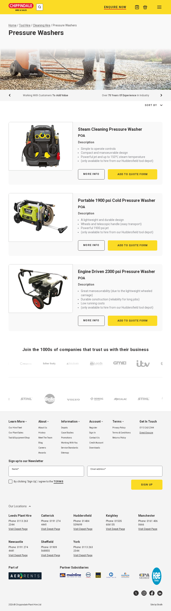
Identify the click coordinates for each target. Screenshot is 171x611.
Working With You (69, 443)
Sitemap (65, 453)
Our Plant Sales (16, 433)
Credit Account (96, 443)
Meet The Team (45, 438)
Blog (40, 443)
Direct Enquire (146, 433)
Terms (58, 481)
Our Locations (18, 506)
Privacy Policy (119, 428)
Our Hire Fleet (15, 428)
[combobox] (39, 7)
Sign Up (147, 484)
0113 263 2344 (147, 428)
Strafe (159, 604)
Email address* (98, 469)
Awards (42, 453)
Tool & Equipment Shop (19, 438)
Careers (42, 448)
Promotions (66, 438)
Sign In (92, 433)
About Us (42, 428)
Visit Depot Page (18, 529)
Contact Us (94, 438)
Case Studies (67, 433)
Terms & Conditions (121, 433)
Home (12, 25)
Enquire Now (115, 7)
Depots (64, 428)
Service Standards (69, 448)
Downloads (94, 448)
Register (93, 428)
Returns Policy (119, 438)
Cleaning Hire (41, 25)
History (41, 433)
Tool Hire (24, 25)
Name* (15, 469)
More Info (91, 174)
